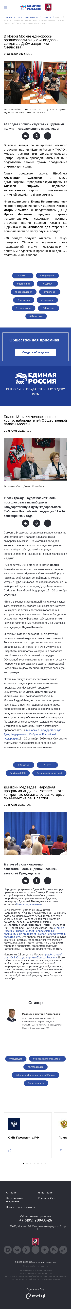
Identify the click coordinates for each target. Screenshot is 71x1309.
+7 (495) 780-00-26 (35, 1220)
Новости (46, 17)
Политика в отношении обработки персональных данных (35, 1276)
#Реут (47, 765)
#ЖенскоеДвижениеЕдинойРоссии (35, 1075)
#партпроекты (36, 1083)
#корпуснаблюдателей (49, 773)
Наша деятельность (27, 17)
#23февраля (47, 275)
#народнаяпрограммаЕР (47, 1058)
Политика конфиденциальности (35, 1273)
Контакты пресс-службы (20, 1207)
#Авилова (49, 291)
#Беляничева (23, 308)
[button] (23, 1163)
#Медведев (15, 1058)
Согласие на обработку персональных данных (35, 1279)
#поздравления (23, 291)
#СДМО (47, 283)
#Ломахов (48, 308)
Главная (8, 17)
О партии (11, 1192)
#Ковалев (23, 765)
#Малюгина (36, 316)
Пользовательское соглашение (35, 1270)
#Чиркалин (24, 300)
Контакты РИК (46, 1198)
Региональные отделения (14, 1200)
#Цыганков (47, 300)
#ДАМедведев (36, 1066)
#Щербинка (23, 283)
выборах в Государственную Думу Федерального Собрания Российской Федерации (32, 734)
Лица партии (45, 1192)
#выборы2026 (18, 773)
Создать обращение (35, 352)
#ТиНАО (23, 275)
